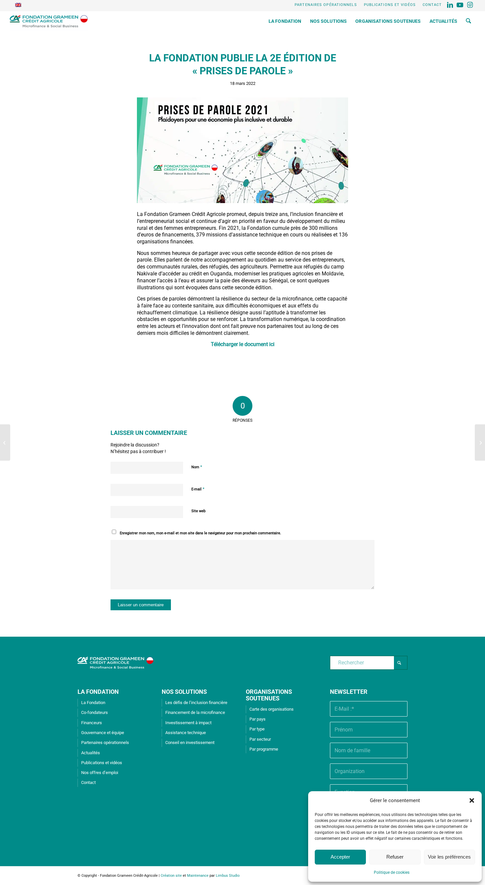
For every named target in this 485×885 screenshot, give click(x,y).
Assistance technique (185, 732)
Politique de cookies (391, 872)
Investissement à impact (188, 722)
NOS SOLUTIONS (184, 691)
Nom (196, 466)
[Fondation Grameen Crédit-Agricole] (49, 21)
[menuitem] (326, 5)
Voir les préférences (449, 857)
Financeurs (91, 722)
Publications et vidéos (390, 5)
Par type (257, 728)
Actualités (90, 752)
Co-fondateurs (94, 712)
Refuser (395, 857)
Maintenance (198, 875)
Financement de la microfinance (195, 712)
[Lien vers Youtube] (460, 5)
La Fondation (93, 702)
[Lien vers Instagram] (470, 5)
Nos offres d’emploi (99, 772)
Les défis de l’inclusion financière (196, 702)
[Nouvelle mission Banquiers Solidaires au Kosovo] (5, 442)
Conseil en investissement (189, 742)
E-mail (198, 488)
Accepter (340, 857)
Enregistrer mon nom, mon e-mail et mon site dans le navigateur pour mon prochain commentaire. (200, 533)
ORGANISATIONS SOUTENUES (269, 695)
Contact (432, 5)
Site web (198, 511)
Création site (171, 875)
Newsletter (349, 691)
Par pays (257, 719)
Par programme (263, 749)
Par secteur (260, 739)
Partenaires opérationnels (326, 5)
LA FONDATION (98, 691)
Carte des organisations (271, 709)
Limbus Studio (228, 875)
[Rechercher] (468, 21)
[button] (472, 800)
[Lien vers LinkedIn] (450, 5)
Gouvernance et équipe (102, 732)
